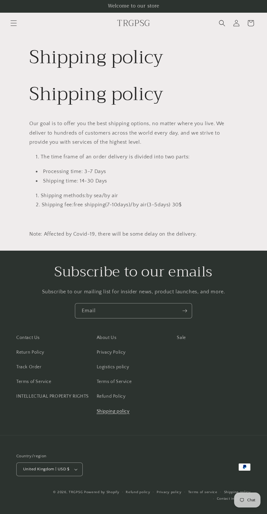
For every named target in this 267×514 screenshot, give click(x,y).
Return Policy (30, 352)
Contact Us (28, 337)
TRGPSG (76, 492)
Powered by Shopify (101, 492)
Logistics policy (113, 367)
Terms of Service (33, 381)
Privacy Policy (111, 352)
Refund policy (138, 492)
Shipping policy (113, 411)
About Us (107, 337)
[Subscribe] (184, 310)
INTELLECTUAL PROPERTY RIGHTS (52, 396)
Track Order (29, 367)
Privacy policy (169, 492)
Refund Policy (111, 396)
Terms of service (203, 492)
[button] (14, 23)
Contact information (234, 499)
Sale (181, 337)
